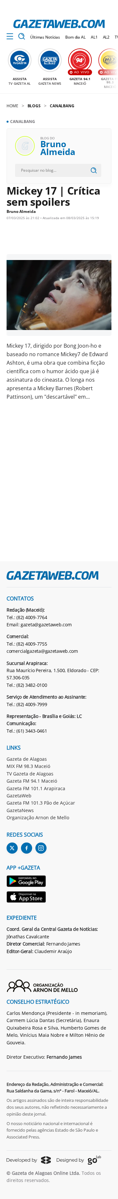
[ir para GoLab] (79, 1160)
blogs (34, 106)
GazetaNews (20, 810)
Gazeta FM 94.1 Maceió (32, 781)
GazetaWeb (19, 795)
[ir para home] (59, 24)
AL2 (106, 37)
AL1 (94, 37)
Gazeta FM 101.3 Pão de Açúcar (41, 803)
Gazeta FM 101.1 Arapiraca (36, 788)
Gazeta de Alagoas (27, 759)
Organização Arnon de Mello (38, 817)
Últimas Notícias (45, 37)
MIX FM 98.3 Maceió (28, 766)
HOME (12, 106)
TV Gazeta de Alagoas (30, 774)
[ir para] (27, 882)
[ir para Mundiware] (29, 1160)
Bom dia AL (75, 37)
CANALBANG (62, 106)
